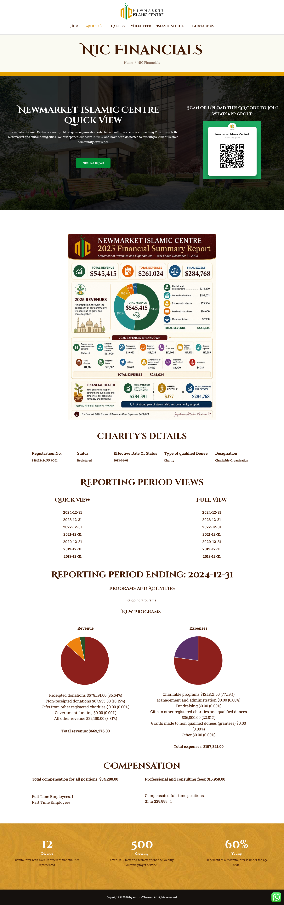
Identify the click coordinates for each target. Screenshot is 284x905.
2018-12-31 (73, 556)
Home (128, 62)
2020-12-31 (72, 541)
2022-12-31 (72, 526)
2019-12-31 (72, 549)
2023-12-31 (72, 519)
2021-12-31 (72, 534)
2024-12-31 (72, 512)
